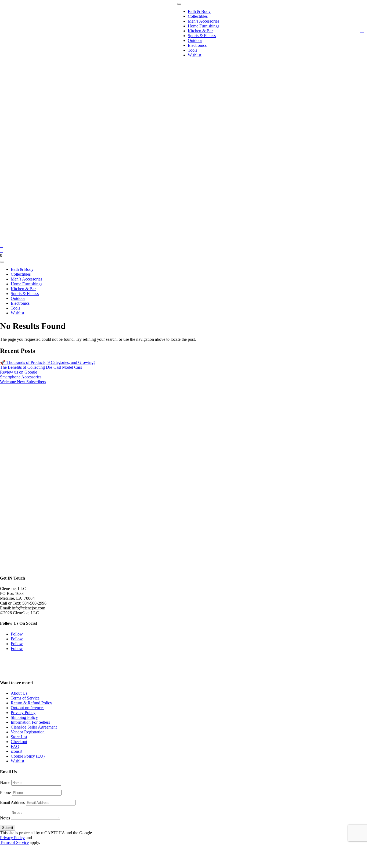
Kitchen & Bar (200, 31)
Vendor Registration (28, 732)
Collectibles (198, 16)
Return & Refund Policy (31, 703)
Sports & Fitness (202, 35)
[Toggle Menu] (179, 4)
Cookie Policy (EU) (28, 756)
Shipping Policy (24, 717)
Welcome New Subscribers (23, 381)
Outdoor (195, 40)
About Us (19, 693)
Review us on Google (18, 372)
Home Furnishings (203, 26)
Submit (7, 828)
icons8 (16, 751)
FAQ (15, 746)
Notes (5, 818)
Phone (5, 792)
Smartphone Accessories (20, 377)
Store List (19, 736)
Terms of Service (25, 698)
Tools (192, 50)
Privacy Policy (23, 712)
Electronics (197, 45)
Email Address (12, 802)
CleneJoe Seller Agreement (34, 727)
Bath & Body (199, 11)
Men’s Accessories (203, 21)
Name (5, 782)
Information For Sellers (30, 722)
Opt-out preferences (27, 707)
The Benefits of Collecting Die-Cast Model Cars (41, 367)
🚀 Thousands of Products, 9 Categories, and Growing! (47, 362)
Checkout (19, 741)
